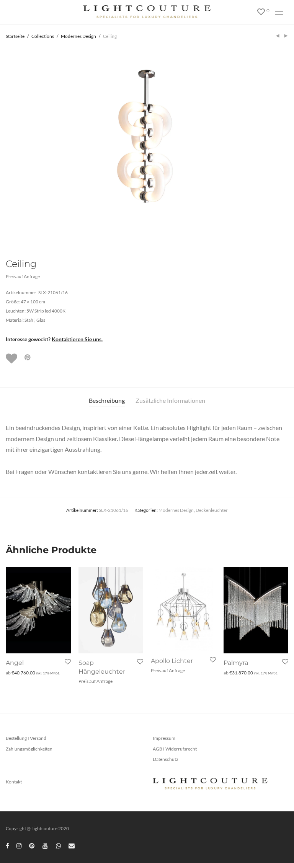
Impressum (164, 738)
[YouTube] (45, 845)
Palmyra (236, 662)
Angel (15, 662)
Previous (7, 144)
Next (286, 144)
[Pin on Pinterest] (27, 357)
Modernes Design (78, 36)
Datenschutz (165, 759)
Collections (42, 36)
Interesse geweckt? (54, 339)
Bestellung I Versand (26, 738)
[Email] (72, 845)
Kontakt (14, 782)
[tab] (106, 400)
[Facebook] (7, 845)
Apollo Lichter (172, 660)
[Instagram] (19, 845)
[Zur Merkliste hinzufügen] (12, 358)
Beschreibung (107, 400)
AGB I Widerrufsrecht (175, 749)
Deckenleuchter (212, 510)
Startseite (15, 36)
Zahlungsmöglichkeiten (29, 749)
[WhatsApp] (58, 845)
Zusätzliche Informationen (170, 400)
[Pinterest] (32, 845)
